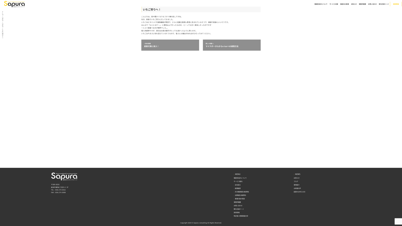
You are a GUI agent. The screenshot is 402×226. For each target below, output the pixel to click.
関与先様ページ (239, 209)
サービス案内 (238, 181)
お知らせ (297, 178)
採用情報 (237, 212)
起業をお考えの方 (299, 192)
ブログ (296, 181)
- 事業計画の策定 (239, 199)
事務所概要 (237, 202)
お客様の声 (297, 188)
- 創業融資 (237, 188)
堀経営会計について (240, 178)
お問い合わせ (238, 206)
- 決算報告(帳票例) (240, 195)
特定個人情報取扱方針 (241, 216)
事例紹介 (297, 185)
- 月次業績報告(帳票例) (241, 192)
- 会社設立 (237, 185)
